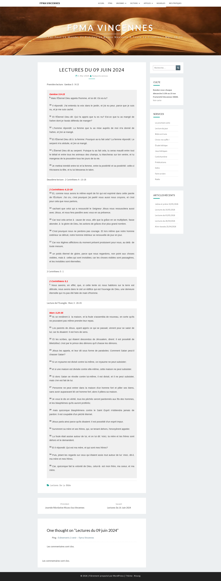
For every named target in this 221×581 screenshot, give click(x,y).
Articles (147, 3)
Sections (134, 3)
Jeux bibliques (161, 151)
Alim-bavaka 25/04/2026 (165, 226)
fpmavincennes (100, 76)
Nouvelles (161, 3)
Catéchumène (161, 156)
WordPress (118, 575)
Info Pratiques (175, 3)
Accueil (101, 3)
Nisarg (137, 575)
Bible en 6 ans (161, 134)
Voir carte (157, 100)
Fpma (110, 3)
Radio (157, 179)
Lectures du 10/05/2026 (165, 209)
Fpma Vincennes (50, 3)
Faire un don (160, 173)
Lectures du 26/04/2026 (165, 221)
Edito (157, 168)
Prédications (160, 162)
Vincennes (120, 3)
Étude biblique (161, 145)
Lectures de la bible (60, 485)
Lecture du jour (161, 128)
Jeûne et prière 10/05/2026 (166, 204)
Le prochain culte (162, 122)
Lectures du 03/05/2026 (165, 215)
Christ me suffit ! (162, 139)
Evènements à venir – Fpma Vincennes (76, 537)
